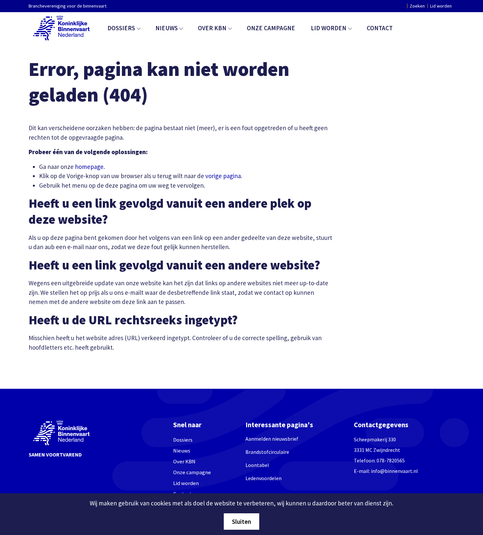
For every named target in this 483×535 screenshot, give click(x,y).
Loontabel (257, 465)
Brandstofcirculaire (267, 452)
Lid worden (441, 6)
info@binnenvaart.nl (394, 471)
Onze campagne (271, 28)
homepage (89, 167)
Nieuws (166, 28)
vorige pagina (223, 176)
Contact (380, 28)
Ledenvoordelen (263, 478)
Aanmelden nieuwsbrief (271, 438)
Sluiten (241, 521)
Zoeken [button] (417, 6)
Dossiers (121, 28)
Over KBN (212, 28)
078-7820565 (391, 460)
